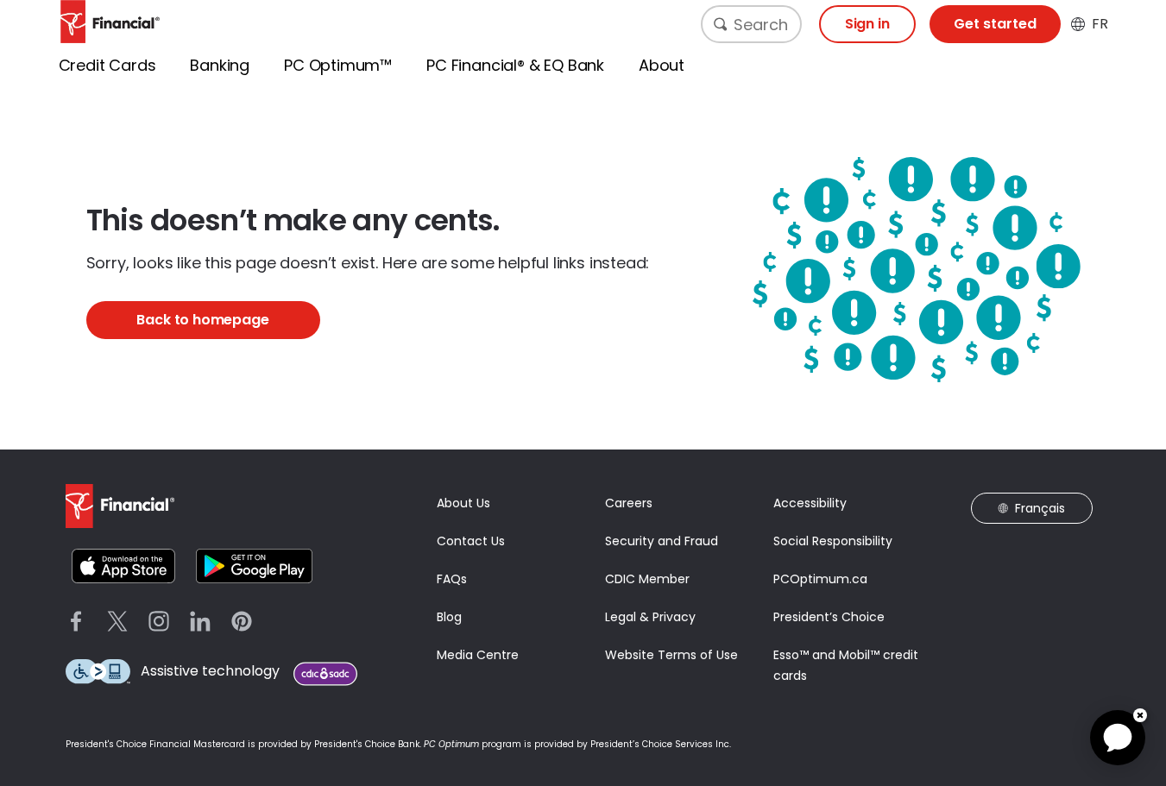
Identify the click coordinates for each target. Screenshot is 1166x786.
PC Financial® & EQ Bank (515, 65)
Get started (995, 24)
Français (1040, 508)
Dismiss (1140, 715)
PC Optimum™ (338, 65)
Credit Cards (107, 65)
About (661, 65)
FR (1100, 24)
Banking (219, 65)
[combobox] (751, 24)
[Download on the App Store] (124, 566)
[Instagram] (158, 621)
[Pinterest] (241, 621)
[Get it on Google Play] (254, 566)
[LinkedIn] (200, 621)
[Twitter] (117, 621)
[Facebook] (76, 621)
